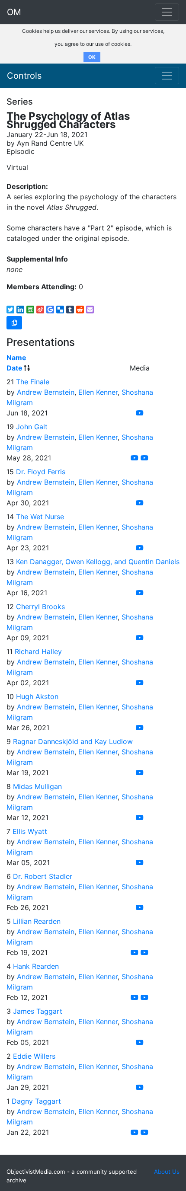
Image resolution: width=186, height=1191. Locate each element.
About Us (167, 1171)
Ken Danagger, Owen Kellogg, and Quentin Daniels (98, 561)
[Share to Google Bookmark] (50, 309)
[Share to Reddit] (80, 309)
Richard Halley (38, 651)
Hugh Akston (37, 696)
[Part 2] (144, 952)
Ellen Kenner (98, 392)
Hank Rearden (36, 966)
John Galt (32, 426)
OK (92, 57)
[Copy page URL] (14, 322)
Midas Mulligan (37, 786)
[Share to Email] (90, 309)
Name (16, 357)
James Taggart (37, 1011)
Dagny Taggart (36, 1101)
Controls (24, 75)
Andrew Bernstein (45, 392)
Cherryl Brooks (40, 606)
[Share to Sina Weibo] (40, 309)
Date (14, 368)
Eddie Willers (34, 1056)
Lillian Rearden (37, 921)
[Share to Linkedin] (20, 309)
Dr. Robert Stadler (42, 876)
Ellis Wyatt (30, 831)
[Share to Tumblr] (70, 309)
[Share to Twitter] (10, 309)
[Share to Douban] (30, 309)
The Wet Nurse (40, 516)
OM (14, 12)
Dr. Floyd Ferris (40, 471)
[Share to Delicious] (60, 309)
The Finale (32, 381)
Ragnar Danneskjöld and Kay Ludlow (73, 741)
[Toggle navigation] (167, 75)
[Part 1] (134, 952)
